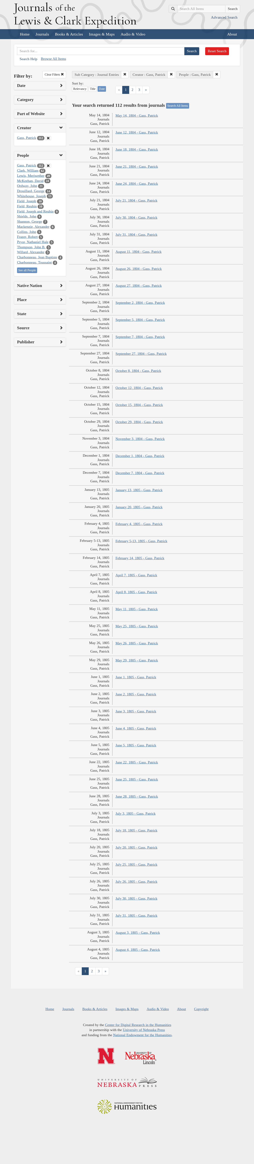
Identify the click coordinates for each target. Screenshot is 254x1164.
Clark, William (27, 170)
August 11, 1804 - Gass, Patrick (138, 252)
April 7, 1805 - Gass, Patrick (136, 575)
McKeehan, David (30, 181)
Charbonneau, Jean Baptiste (37, 257)
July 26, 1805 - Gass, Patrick (136, 882)
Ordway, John (27, 186)
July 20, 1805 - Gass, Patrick (136, 847)
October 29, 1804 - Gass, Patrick (139, 422)
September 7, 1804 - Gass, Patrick (140, 337)
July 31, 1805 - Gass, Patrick (136, 916)
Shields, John (26, 216)
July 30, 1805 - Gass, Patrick (136, 898)
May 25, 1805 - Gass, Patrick (136, 626)
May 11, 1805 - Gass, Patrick (136, 609)
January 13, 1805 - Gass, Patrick (139, 490)
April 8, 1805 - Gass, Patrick (136, 592)
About (232, 34)
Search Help (28, 59)
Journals (42, 34)
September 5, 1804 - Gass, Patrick (140, 320)
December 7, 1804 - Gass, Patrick (139, 473)
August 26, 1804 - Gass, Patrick (138, 269)
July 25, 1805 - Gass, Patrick (136, 865)
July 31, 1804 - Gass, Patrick (136, 235)
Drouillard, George (30, 191)
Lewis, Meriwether (30, 176)
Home (25, 34)
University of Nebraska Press (144, 1030)
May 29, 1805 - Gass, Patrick (136, 660)
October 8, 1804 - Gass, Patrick (138, 371)
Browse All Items (53, 59)
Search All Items (177, 105)
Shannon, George (29, 221)
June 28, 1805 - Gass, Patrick (136, 796)
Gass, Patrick (26, 138)
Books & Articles (69, 34)
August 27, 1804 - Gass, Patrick (138, 286)
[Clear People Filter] (48, 166)
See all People (27, 270)
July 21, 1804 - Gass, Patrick (136, 200)
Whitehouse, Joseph (31, 196)
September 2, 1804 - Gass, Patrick (140, 303)
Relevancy (80, 89)
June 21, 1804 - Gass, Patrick (136, 166)
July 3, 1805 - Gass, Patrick (135, 813)
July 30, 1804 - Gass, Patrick (136, 218)
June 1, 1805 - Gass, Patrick (135, 677)
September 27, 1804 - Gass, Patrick (141, 354)
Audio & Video (133, 34)
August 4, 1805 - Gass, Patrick (137, 950)
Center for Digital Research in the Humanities (138, 1025)
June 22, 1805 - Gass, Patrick (136, 762)
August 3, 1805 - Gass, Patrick (137, 933)
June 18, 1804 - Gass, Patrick (136, 149)
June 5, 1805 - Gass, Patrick (135, 745)
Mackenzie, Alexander (33, 227)
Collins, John (26, 232)
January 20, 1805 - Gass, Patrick (139, 507)
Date (102, 89)
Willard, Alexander (30, 252)
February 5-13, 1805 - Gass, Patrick (141, 541)
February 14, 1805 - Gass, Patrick (139, 558)
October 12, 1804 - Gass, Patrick (139, 388)
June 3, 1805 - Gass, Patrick (135, 711)
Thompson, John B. (31, 247)
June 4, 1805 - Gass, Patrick (135, 728)
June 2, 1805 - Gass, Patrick (135, 694)
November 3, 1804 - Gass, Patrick (140, 439)
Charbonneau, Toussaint (34, 262)
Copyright (201, 1009)
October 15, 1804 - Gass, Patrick (139, 405)
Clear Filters (53, 74)
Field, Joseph (26, 201)
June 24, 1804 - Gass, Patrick (136, 184)
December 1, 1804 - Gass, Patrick (139, 456)
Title (92, 89)
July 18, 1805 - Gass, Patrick (136, 830)
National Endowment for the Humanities (142, 1035)
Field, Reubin (27, 206)
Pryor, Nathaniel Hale (32, 242)
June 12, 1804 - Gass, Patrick (136, 132)
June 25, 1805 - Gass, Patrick (136, 779)
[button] (125, 74)
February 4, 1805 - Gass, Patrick (139, 524)
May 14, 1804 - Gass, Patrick (136, 115)
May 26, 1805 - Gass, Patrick (136, 643)
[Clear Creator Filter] (48, 138)
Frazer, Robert (27, 237)
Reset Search (217, 51)
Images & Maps (102, 34)
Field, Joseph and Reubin (35, 211)
